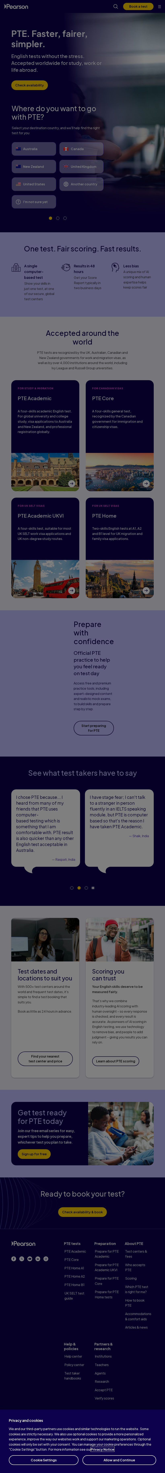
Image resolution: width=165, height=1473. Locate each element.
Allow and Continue (119, 1460)
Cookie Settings (44, 1460)
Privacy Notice (102, 1449)
